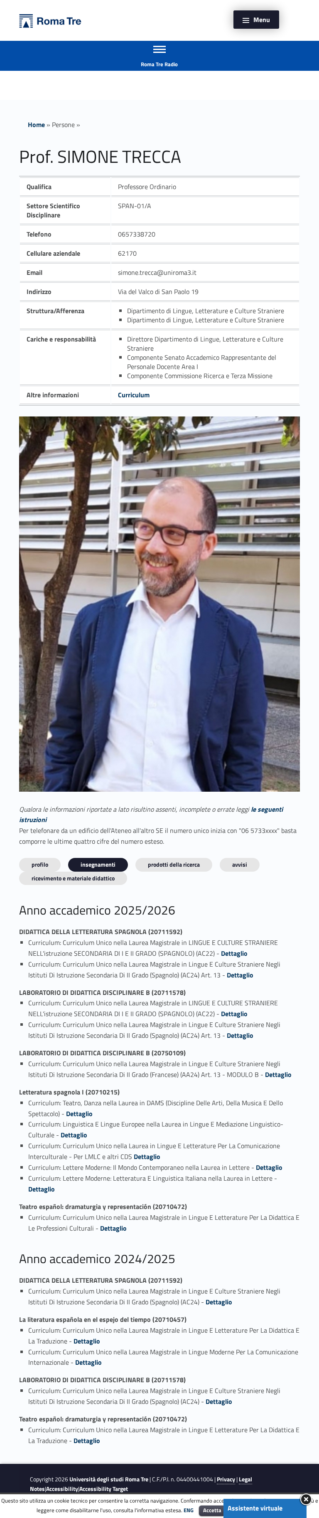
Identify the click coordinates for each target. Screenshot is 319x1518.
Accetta (212, 1510)
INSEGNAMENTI (98, 864)
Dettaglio (234, 953)
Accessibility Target (103, 1488)
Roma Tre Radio (159, 64)
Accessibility (62, 1488)
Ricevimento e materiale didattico (73, 878)
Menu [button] (261, 20)
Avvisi (239, 864)
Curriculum (134, 395)
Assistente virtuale (255, 1508)
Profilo (40, 864)
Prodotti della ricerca (174, 864)
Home (36, 125)
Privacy (226, 1479)
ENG (189, 1510)
